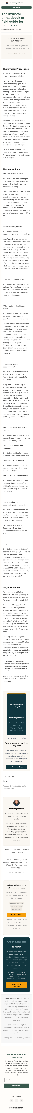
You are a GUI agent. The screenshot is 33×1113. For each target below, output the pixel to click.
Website (26, 850)
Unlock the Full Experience (16, 985)
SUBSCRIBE (16, 7)
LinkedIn (7, 850)
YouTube (16, 850)
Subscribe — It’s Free (16, 915)
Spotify (12, 852)
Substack (21, 852)
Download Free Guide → (16, 767)
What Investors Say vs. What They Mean (17, 706)
